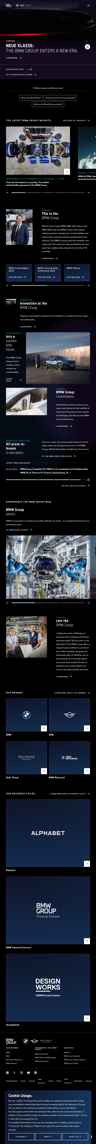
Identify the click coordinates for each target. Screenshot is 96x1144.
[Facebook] (7, 1072)
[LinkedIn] (35, 1072)
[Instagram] (21, 1072)
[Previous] (7, 192)
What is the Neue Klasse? (31, 98)
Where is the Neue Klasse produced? (48, 104)
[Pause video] (87, 46)
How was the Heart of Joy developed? (60, 98)
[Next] (88, 192)
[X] (14, 1072)
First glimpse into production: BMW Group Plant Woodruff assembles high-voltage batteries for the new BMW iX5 (53, 471)
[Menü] (88, 5)
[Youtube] (28, 1072)
